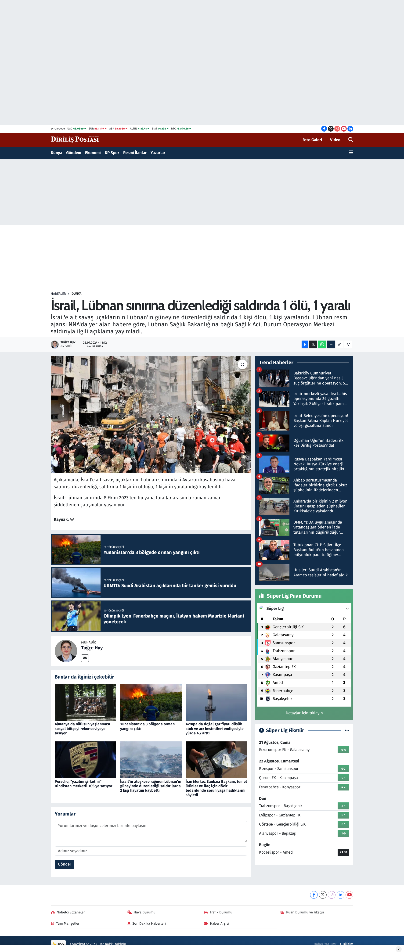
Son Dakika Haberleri (149, 923)
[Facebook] (314, 895)
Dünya (56, 152)
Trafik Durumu (220, 912)
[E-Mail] (85, 658)
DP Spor (112, 152)
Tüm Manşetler (67, 923)
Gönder (64, 864)
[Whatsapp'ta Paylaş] (322, 344)
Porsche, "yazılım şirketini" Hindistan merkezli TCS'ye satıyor (83, 783)
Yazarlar (158, 152)
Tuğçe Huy (92, 647)
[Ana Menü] (351, 153)
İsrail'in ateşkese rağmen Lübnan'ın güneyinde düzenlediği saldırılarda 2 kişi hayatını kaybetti (150, 786)
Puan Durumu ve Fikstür (305, 912)
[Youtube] (349, 895)
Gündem (73, 152)
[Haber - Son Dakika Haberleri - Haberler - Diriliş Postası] (75, 139)
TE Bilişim (345, 944)
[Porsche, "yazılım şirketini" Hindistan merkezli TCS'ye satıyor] (85, 759)
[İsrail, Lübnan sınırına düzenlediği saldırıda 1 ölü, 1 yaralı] (151, 414)
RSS (60, 944)
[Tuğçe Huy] (66, 650)
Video (335, 139)
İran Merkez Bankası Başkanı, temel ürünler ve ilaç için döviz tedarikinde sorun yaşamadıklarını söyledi (216, 788)
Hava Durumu (144, 912)
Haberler (58, 294)
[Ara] (350, 140)
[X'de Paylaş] (313, 344)
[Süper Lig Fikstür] (347, 730)
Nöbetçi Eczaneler (71, 912)
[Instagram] (331, 895)
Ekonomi (93, 152)
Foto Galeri (312, 139)
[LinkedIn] (340, 895)
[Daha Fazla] (331, 344)
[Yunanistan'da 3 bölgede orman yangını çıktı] (151, 702)
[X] (323, 895)
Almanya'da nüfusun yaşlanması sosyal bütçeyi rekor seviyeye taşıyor (82, 728)
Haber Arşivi (219, 923)
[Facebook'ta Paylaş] (305, 344)
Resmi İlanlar (135, 152)
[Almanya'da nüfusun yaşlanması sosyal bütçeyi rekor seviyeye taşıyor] (85, 702)
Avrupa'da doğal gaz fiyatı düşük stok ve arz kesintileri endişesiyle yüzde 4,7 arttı (215, 728)
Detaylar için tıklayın (304, 713)
